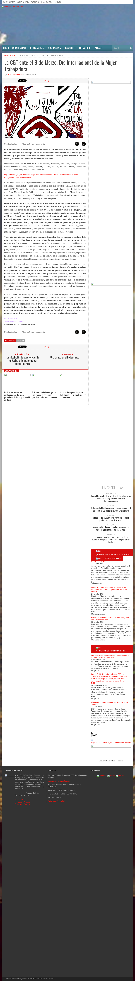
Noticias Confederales (113, 558)
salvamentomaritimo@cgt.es (59, 781)
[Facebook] (101, 776)
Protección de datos (22, 802)
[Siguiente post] (84, 144)
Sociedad (20, 340)
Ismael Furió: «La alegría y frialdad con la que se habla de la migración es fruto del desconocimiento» (111, 498)
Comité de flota (23, 2)
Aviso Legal (19, 800)
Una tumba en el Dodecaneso (64, 357)
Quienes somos (19, 48)
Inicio (6, 48)
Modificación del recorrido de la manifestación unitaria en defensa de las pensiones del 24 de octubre (109, 589)
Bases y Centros (9, 2)
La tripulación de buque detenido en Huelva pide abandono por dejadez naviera (23, 360)
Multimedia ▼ (55, 48)
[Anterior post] (77, 144)
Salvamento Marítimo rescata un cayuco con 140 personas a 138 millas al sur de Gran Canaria (111, 509)
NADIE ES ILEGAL (98, 561)
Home (6, 55)
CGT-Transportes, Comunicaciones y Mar (110, 651)
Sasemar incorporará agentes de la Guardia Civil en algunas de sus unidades (73, 395)
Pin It (46, 81)
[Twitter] (111, 776)
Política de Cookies (22, 804)
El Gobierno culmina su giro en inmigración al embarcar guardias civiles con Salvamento (45, 395)
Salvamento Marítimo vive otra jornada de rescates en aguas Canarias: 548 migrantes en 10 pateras (111, 539)
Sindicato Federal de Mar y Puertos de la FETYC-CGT (113, 555)
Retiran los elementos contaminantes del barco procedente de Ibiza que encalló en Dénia (17, 396)
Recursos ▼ (70, 48)
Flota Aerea (35, 2)
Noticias (58, 2)
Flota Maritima (46, 2)
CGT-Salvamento (14, 74)
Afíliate (98, 48)
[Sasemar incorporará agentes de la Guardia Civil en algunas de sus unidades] (73, 375)
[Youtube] (119, 776)
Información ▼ (37, 48)
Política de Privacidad (56, 801)
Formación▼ (85, 48)
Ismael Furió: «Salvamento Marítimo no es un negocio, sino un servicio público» (111, 519)
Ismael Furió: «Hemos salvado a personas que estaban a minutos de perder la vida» (111, 528)
